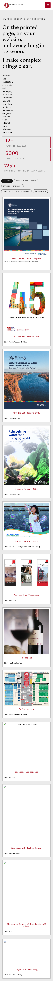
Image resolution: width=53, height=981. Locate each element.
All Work (7, 181)
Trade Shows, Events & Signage (16, 191)
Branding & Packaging (12, 186)
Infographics (40, 191)
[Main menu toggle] (48, 5)
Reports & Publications (26, 181)
